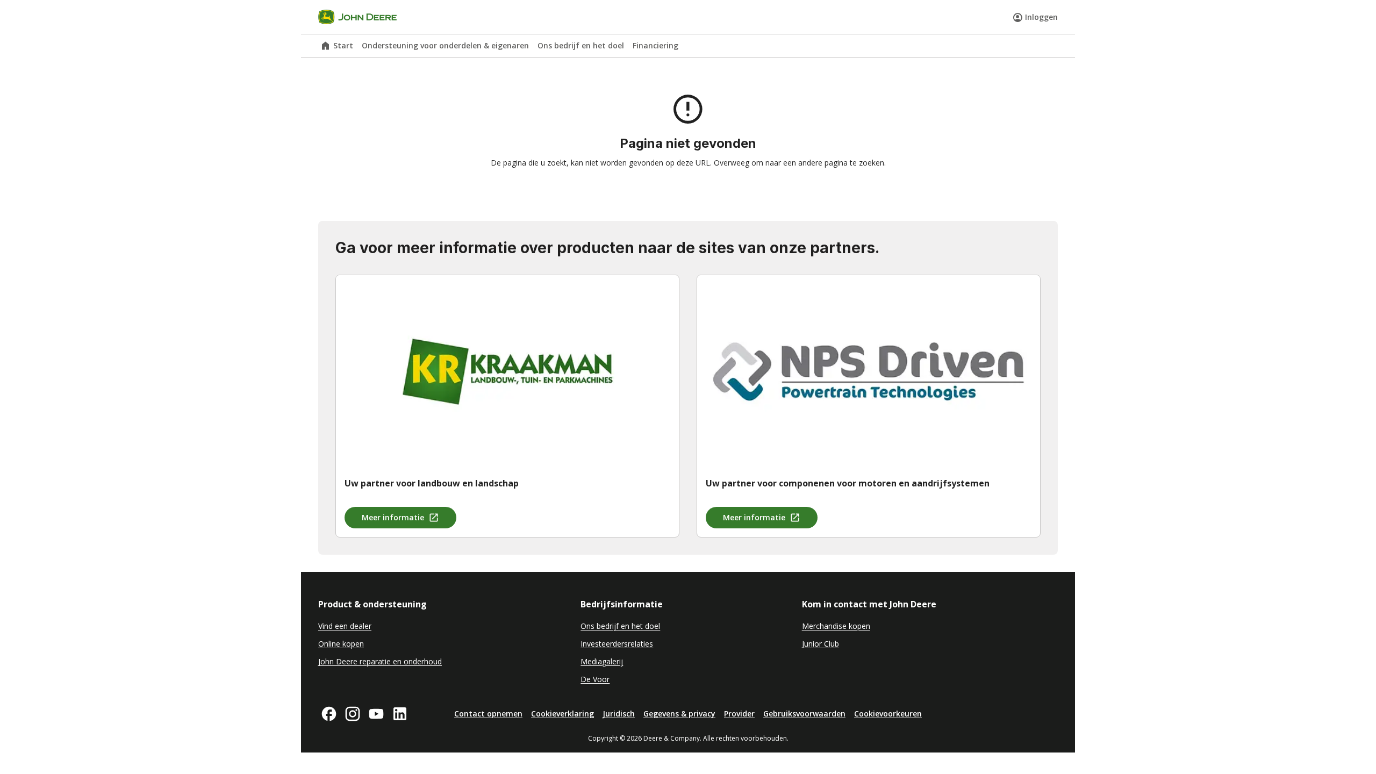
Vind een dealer (344, 626)
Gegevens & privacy (679, 713)
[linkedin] (400, 714)
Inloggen (1041, 17)
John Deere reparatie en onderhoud (380, 661)
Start (343, 45)
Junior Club (820, 644)
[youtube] (376, 714)
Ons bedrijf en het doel (581, 45)
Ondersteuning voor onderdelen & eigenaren (445, 45)
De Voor (595, 679)
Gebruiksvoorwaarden (804, 713)
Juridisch (619, 713)
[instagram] (352, 714)
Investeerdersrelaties (616, 644)
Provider (739, 713)
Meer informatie (393, 517)
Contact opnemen (488, 713)
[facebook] (329, 714)
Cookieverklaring (562, 713)
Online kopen (341, 644)
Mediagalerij (601, 661)
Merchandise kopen (836, 626)
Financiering (655, 45)
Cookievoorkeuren (888, 713)
